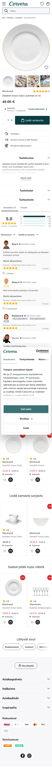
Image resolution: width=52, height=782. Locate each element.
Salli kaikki (26, 409)
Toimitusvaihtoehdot (36, 109)
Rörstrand (44, 646)
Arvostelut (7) (9, 207)
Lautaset (29, 646)
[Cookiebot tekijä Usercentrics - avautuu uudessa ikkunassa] (37, 351)
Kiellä (26, 428)
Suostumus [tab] (9, 359)
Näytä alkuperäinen (12, 260)
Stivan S (15, 282)
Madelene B (17, 315)
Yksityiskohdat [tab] (26, 359)
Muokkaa (24, 418)
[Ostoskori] (48, 4)
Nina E (15, 244)
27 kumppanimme (19, 374)
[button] (6, 11)
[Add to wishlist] (46, 67)
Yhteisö (23, 207)
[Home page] (18, 5)
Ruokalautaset (12, 646)
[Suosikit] (42, 4)
